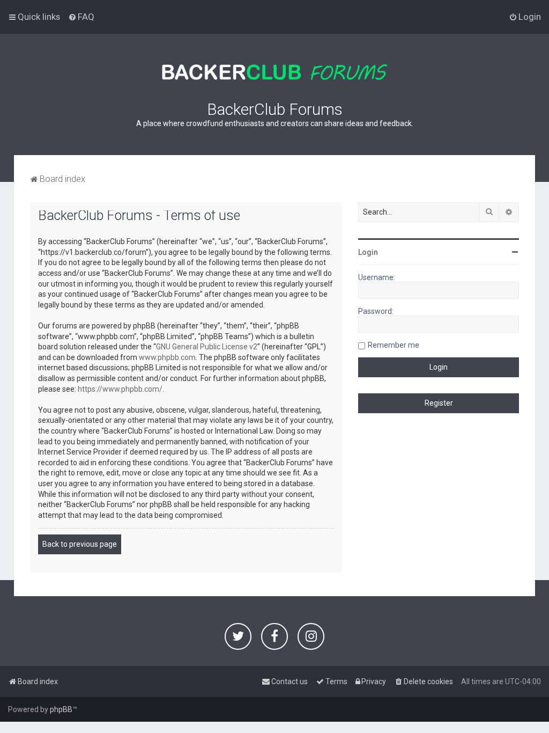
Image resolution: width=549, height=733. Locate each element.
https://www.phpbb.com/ (120, 389)
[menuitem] (81, 16)
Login (368, 252)
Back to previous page (79, 544)
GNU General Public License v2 (206, 346)
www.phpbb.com (167, 357)
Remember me (393, 345)
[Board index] (274, 72)
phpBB (61, 709)
